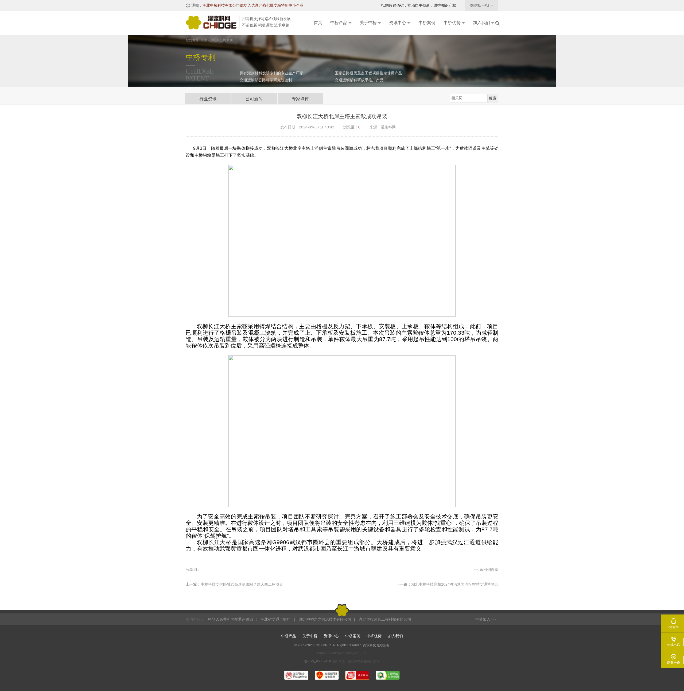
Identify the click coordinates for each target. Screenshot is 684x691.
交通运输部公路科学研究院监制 (266, 80)
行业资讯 (207, 99)
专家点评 (300, 99)
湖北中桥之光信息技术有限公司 (325, 619)
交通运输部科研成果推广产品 (359, 80)
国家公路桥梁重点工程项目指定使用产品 (368, 73)
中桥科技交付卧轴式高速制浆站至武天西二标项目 (242, 584)
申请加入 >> (485, 619)
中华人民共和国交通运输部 (230, 619)
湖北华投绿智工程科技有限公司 (385, 619)
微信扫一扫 (481, 5)
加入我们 (395, 636)
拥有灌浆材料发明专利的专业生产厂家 (271, 73)
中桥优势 (374, 636)
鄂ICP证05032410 (318, 661)
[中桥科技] (212, 22)
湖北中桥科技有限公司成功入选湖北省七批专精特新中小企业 (253, 5)
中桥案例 (352, 636)
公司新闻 (254, 99)
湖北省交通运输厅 (276, 619)
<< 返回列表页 (486, 569)
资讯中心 (331, 636)
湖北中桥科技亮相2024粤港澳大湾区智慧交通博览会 (454, 584)
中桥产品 (288, 636)
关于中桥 (309, 636)
